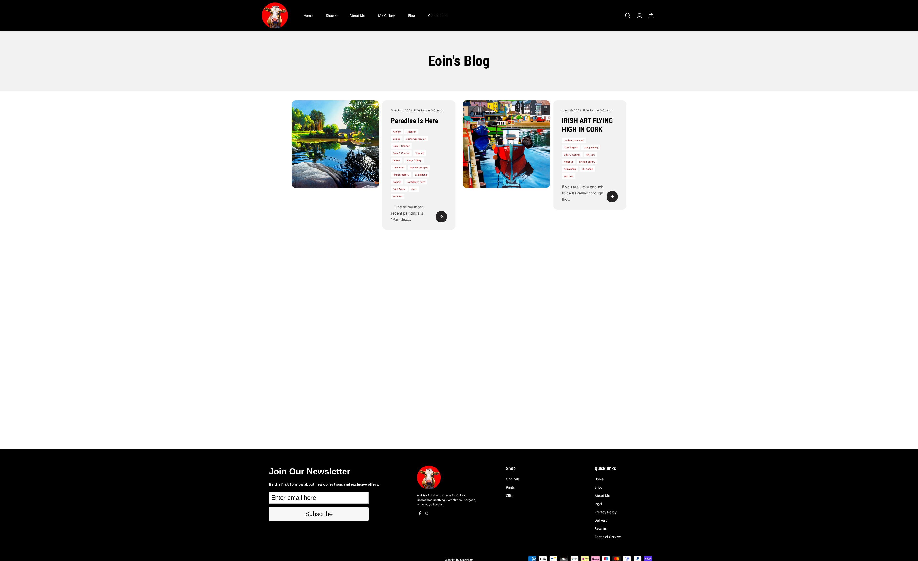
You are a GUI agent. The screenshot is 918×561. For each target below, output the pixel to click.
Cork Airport (571, 147)
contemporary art (416, 138)
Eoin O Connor (401, 145)
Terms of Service (608, 537)
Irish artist (398, 167)
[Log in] (639, 15)
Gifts (509, 496)
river (414, 189)
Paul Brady (399, 189)
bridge (396, 138)
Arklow (397, 131)
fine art (419, 153)
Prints (510, 487)
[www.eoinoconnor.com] (275, 15)
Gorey (396, 160)
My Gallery (386, 15)
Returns (601, 528)
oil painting (421, 174)
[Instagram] (427, 513)
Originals (512, 479)
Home (308, 15)
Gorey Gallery (413, 160)
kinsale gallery (401, 174)
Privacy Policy (606, 512)
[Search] (627, 15)
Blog (411, 15)
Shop (330, 15)
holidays (568, 161)
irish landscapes (419, 167)
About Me (357, 15)
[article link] (441, 216)
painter (397, 181)
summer (397, 196)
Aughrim (411, 131)
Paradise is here (416, 181)
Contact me (437, 15)
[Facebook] (420, 513)
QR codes (587, 168)
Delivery (601, 520)
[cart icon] (651, 15)
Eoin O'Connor (401, 153)
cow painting (591, 147)
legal (598, 504)
